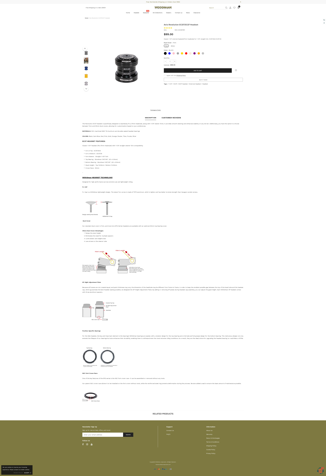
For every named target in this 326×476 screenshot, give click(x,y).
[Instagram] (87, 444)
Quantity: (167, 58)
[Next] (86, 88)
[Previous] (85, 48)
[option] (126, 68)
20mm (173, 46)
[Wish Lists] (236, 70)
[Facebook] (83, 444)
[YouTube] (92, 444)
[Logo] (163, 7)
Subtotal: (167, 65)
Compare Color (155, 110)
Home (86, 18)
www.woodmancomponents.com (163, 464)
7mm (166, 46)
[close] (240, 2)
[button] (168, 28)
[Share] (241, 71)
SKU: (165, 30)
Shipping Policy (181, 75)
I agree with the (171, 75)
